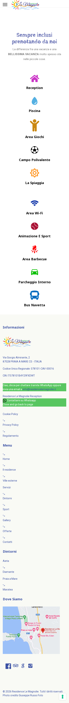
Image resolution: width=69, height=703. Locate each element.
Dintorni (7, 498)
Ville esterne (10, 480)
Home (6, 458)
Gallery (7, 520)
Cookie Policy (10, 414)
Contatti (7, 541)
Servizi (7, 487)
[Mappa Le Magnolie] (34, 630)
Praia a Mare (10, 578)
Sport (6, 509)
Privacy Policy (11, 424)
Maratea (8, 589)
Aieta (6, 560)
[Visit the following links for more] (8, 666)
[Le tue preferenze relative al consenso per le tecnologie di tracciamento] (62, 696)
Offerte (7, 531)
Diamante (8, 571)
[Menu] (5, 4)
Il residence (9, 469)
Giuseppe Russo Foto (31, 695)
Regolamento (11, 435)
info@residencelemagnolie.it (39, 389)
